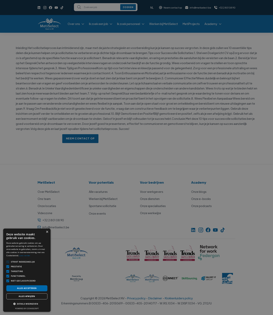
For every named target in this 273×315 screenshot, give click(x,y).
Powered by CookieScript (27, 308)
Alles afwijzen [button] (27, 296)
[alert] (136, 157)
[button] (26, 303)
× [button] (47, 232)
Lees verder (24, 255)
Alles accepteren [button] (26, 288)
